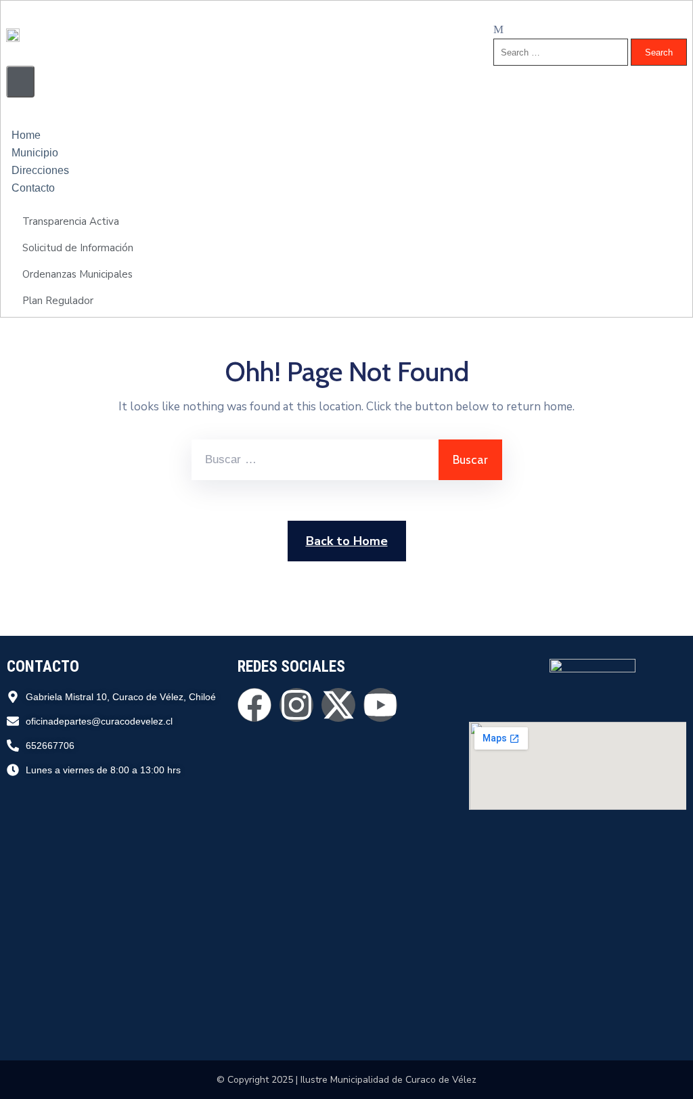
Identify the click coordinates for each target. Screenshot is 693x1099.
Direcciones (40, 170)
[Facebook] (254, 705)
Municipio (35, 152)
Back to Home (347, 541)
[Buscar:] (315, 459)
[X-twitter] (338, 705)
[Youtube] (380, 705)
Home (26, 135)
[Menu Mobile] (20, 82)
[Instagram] (296, 705)
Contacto (33, 188)
